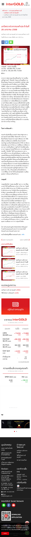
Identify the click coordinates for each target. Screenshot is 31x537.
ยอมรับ (5, 533)
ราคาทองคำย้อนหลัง (23, 362)
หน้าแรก (4, 10)
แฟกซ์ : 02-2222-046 (8, 491)
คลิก (23, 234)
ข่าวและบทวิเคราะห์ (15, 10)
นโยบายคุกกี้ (23, 529)
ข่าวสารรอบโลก (22, 460)
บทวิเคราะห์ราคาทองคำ (11, 13)
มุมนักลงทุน (6, 445)
